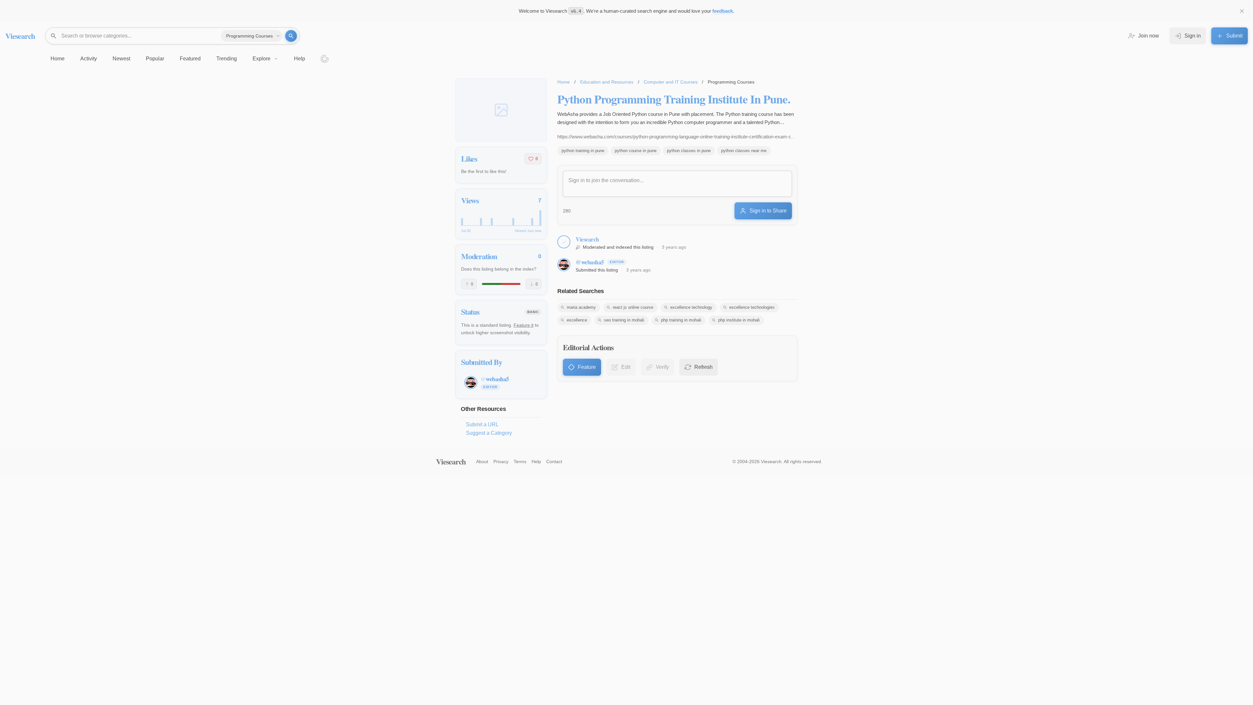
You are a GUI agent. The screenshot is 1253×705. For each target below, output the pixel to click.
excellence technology (691, 307)
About (482, 461)
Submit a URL (482, 424)
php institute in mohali (739, 320)
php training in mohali (681, 320)
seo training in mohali (624, 320)
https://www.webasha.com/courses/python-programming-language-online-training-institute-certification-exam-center (679, 136)
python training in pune (583, 150)
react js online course (633, 307)
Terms (520, 461)
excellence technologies (752, 307)
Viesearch (20, 35)
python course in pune (636, 150)
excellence (577, 320)
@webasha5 (590, 262)
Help (536, 461)
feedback (722, 11)
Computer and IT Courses (671, 82)
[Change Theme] (325, 58)
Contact (554, 461)
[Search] (291, 36)
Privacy (500, 461)
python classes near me (743, 150)
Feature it (524, 325)
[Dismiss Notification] (1242, 11)
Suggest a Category (489, 433)
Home (563, 82)
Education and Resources (606, 82)
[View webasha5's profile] (563, 264)
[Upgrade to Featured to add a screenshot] (501, 110)
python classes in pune (689, 150)
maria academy (581, 307)
